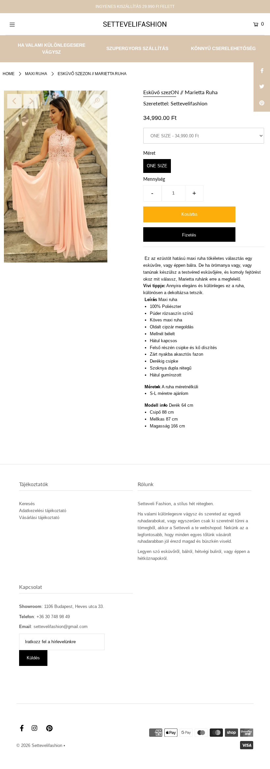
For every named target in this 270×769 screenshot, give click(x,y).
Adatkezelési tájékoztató (42, 510)
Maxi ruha (36, 73)
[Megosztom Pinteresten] (262, 103)
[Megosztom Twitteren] (262, 87)
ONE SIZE (157, 165)
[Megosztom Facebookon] (262, 70)
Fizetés (189, 235)
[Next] (30, 101)
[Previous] (14, 101)
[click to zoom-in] (97, 101)
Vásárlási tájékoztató (39, 517)
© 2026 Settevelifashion (39, 745)
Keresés (27, 503)
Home (8, 73)
